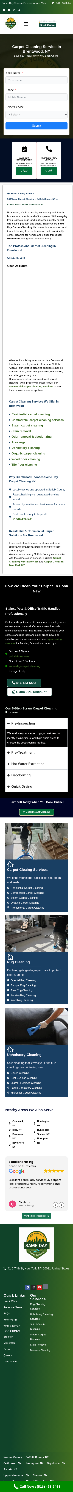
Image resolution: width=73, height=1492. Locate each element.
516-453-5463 (16, 258)
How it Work (10, 1301)
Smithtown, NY (12, 1463)
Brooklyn (8, 1336)
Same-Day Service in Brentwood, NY (24, 164)
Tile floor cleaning (24, 464)
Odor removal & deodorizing (32, 436)
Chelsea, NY (40, 1475)
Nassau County (13, 1457)
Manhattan (10, 1342)
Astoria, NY (10, 1469)
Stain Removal (38, 1344)
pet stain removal (19, 656)
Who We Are (11, 1319)
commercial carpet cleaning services (31, 386)
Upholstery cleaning (26, 448)
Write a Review (12, 1325)
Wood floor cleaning (26, 459)
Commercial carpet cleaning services (38, 420)
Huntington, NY (34, 1463)
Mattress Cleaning (40, 1350)
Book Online (47, 25)
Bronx (7, 1349)
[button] (61, 1205)
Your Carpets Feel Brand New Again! (48, 164)
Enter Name (13, 72)
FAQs (7, 1313)
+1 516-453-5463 (22, 519)
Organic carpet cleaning (28, 453)
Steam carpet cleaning (27, 425)
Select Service (14, 107)
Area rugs (18, 442)
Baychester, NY (56, 1463)
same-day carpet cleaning (24, 666)
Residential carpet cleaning (31, 414)
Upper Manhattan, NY (16, 1475)
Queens (8, 1355)
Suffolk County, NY (37, 1457)
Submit (36, 125)
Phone (9, 89)
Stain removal (21, 431)
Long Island (10, 1361)
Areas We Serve (13, 1307)
